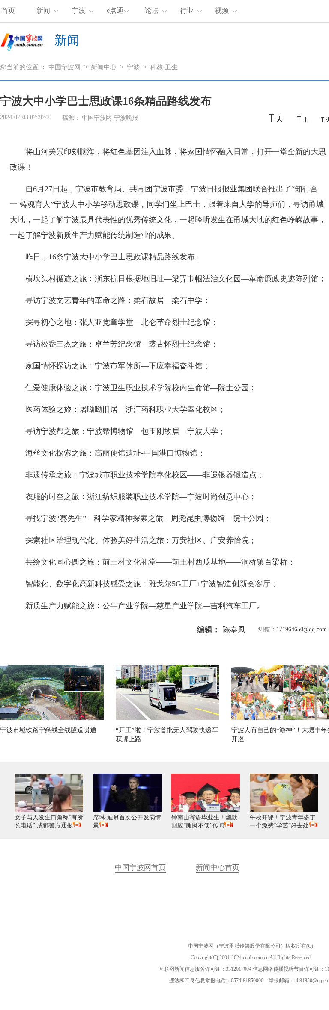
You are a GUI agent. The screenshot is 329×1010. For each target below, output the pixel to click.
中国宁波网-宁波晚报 (110, 118)
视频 (222, 10)
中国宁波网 (64, 67)
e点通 (115, 10)
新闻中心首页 (217, 867)
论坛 (152, 10)
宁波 (78, 10)
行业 (187, 10)
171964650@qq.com (301, 629)
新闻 (43, 10)
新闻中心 (104, 67)
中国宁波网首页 (140, 867)
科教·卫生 (164, 67)
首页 (8, 10)
